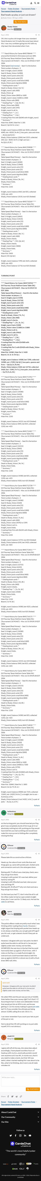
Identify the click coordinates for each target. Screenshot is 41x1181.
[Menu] (38, 3)
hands (25, 926)
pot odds (36, 1007)
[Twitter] (11, 1136)
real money (15, 66)
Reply (38, 805)
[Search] (35, 3)
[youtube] (30, 1136)
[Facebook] (15, 1136)
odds (3, 902)
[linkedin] (25, 1136)
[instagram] (20, 1136)
